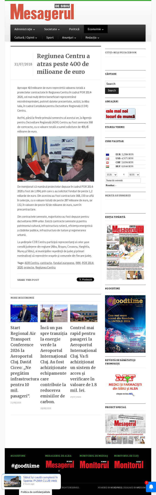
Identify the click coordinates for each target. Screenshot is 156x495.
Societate (50, 29)
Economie (94, 29)
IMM (78, 263)
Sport (50, 37)
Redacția (90, 37)
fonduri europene (63, 263)
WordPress (116, 487)
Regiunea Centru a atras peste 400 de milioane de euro (63, 63)
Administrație (23, 29)
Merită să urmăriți (118, 195)
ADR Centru (32, 263)
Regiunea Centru (45, 267)
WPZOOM (141, 487)
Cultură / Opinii (24, 37)
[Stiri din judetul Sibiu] (42, 11)
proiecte (29, 267)
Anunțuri (67, 37)
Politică (74, 29)
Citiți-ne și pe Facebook (121, 52)
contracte (46, 263)
